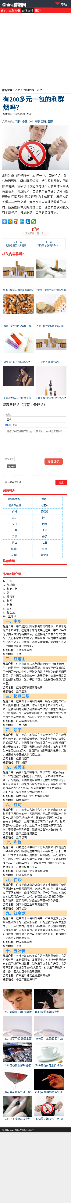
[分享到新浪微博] (16, 221)
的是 (47, 523)
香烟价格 (14, 10)
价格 (17, 511)
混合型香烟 (18, 505)
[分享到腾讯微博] (22, 221)
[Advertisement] (35, 50)
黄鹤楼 (47, 511)
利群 (18, 121)
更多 (38, 10)
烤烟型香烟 (17, 499)
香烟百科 (27, 10)
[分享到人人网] (28, 221)
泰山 (17, 523)
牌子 (47, 517)
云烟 (17, 536)
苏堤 (37, 121)
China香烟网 (14, 4)
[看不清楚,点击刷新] (11, 466)
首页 (4, 10)
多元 (24, 121)
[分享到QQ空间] (10, 221)
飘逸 (44, 121)
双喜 (47, 548)
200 (31, 121)
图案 (50, 121)
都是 (17, 517)
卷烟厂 (17, 555)
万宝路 (47, 505)
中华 (18, 626)
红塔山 (17, 548)
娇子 (47, 536)
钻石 (47, 542)
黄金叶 (47, 555)
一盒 (17, 530)
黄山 (17, 542)
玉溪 (47, 530)
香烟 (47, 499)
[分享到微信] (33, 221)
